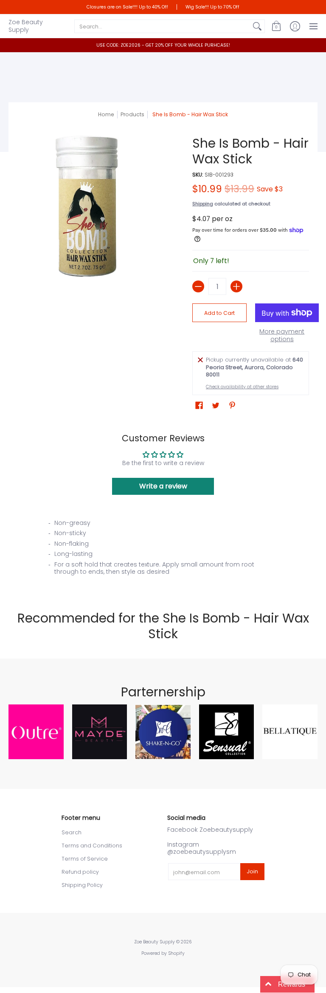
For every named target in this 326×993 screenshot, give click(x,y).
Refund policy (80, 871)
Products (132, 114)
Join (252, 871)
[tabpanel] (163, 550)
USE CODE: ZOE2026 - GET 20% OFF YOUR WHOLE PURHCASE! (163, 45)
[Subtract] (198, 286)
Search (72, 832)
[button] (276, 26)
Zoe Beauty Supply (25, 26)
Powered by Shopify (163, 953)
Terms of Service (85, 858)
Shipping (202, 203)
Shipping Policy (82, 885)
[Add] (236, 286)
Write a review (163, 486)
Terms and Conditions (92, 845)
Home (106, 114)
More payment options (281, 335)
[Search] (257, 26)
